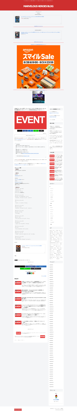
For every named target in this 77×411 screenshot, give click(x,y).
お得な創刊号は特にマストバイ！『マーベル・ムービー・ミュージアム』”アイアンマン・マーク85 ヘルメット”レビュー (56, 142)
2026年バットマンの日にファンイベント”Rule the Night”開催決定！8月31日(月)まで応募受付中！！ (56, 132)
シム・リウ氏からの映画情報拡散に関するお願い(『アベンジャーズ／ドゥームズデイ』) (56, 147)
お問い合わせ (52, 408)
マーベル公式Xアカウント (20, 139)
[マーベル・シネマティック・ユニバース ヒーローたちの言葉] (18, 248)
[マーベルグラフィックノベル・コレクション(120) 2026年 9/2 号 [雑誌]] (17, 19)
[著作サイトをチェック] (28, 273)
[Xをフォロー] (29, 273)
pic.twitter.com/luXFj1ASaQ (34, 153)
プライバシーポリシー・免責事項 (59, 408)
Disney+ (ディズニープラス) (40, 90)
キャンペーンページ (18, 182)
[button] (41, 131)
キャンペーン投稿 (18, 179)
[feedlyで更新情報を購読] (31, 273)
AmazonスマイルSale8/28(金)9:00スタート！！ (38, 44)
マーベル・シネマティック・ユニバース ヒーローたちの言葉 (32, 245)
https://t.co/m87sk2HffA (26, 153)
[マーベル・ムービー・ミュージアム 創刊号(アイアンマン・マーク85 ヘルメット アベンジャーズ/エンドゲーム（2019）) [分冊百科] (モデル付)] (17, 35)
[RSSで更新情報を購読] (33, 273)
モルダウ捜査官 (56, 399)
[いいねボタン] (15, 255)
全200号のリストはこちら (38, 26)
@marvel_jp (17, 175)
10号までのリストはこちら (38, 41)
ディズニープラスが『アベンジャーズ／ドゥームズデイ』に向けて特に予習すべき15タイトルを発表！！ (56, 137)
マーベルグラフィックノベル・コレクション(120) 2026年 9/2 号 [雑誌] (32, 16)
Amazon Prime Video (52, 116)
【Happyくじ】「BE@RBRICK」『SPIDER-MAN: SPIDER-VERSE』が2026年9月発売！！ (56, 127)
